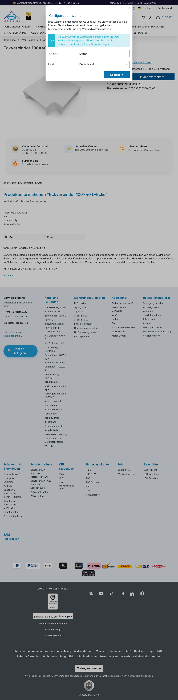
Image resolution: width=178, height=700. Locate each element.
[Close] (129, 8)
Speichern (116, 74)
